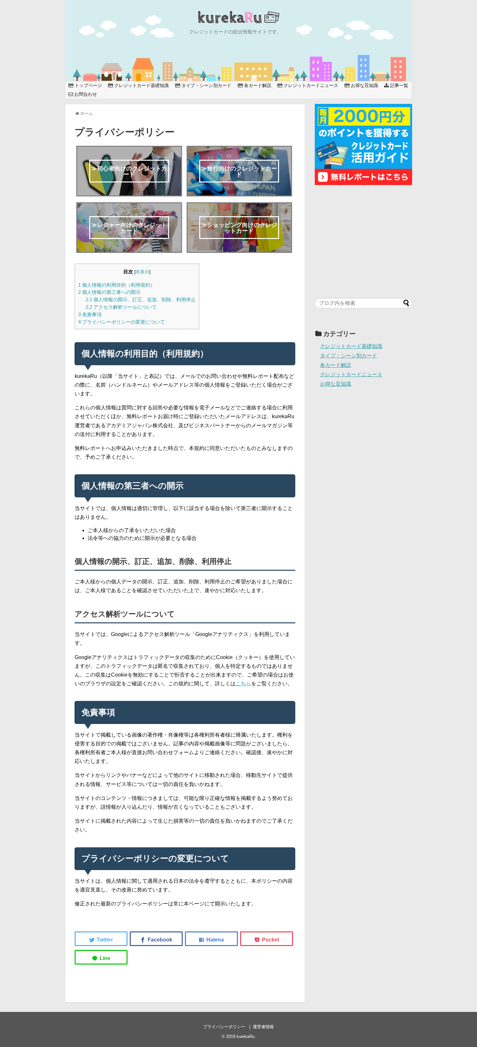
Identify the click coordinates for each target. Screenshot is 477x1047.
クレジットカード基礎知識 (141, 85)
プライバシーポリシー (224, 1026)
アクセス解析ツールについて (121, 307)
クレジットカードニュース (310, 85)
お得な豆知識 (363, 85)
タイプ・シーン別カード (205, 85)
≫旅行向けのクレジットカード (239, 171)
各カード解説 (257, 85)
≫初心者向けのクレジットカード (129, 171)
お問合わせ (85, 94)
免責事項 (90, 314)
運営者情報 (263, 1026)
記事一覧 (398, 85)
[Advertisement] (363, 241)
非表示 (142, 271)
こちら (243, 683)
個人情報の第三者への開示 (109, 292)
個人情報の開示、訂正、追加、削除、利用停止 (141, 299)
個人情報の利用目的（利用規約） (116, 285)
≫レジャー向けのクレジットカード (129, 228)
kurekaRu (245, 1036)
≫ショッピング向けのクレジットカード (239, 228)
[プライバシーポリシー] (211, 938)
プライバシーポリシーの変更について (121, 322)
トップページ (87, 85)
